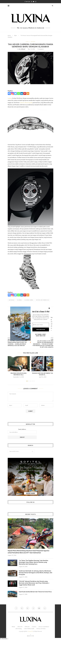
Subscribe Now (40, 329)
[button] (40, 311)
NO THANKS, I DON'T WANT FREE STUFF (40, 334)
